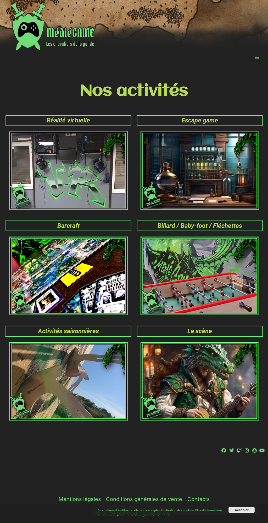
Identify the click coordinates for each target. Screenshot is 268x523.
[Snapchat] (254, 450)
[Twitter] (231, 450)
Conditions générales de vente (144, 499)
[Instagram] (246, 450)
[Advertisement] (134, 472)
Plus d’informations (208, 510)
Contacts (198, 499)
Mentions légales (80, 499)
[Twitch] (239, 450)
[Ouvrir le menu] (257, 59)
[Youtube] (262, 450)
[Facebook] (224, 450)
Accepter (242, 510)
